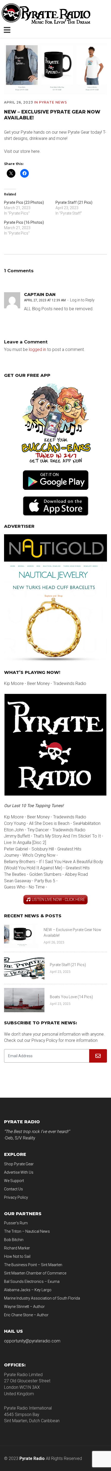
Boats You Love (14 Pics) (71, 997)
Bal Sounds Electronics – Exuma (32, 1281)
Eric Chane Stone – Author (26, 1315)
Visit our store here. (22, 151)
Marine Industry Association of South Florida (42, 1298)
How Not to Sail (17, 1256)
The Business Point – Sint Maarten (33, 1265)
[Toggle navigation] (8, 29)
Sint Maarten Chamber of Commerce (35, 1273)
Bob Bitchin (13, 1240)
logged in (37, 349)
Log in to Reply (82, 300)
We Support (14, 1181)
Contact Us (13, 1189)
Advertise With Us (18, 1172)
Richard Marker (17, 1248)
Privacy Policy (16, 1197)
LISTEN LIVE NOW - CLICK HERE (58, 899)
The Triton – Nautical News (27, 1231)
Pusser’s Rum (16, 1223)
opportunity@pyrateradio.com (32, 1340)
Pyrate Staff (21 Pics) (74, 202)
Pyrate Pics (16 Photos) (24, 222)
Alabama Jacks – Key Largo (27, 1290)
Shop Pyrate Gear (19, 1164)
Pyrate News (53, 102)
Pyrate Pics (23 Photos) (24, 202)
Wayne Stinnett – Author (24, 1306)
